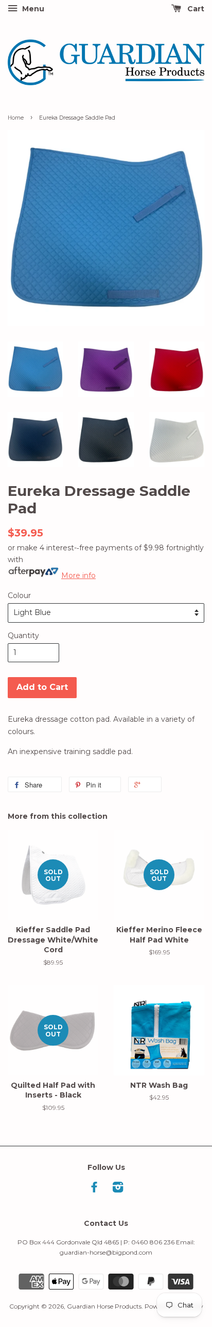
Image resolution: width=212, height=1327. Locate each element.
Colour (19, 595)
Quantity (23, 635)
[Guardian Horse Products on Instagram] (117, 1189)
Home (16, 117)
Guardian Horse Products (104, 1306)
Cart (194, 8)
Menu (32, 8)
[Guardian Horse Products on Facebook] (94, 1189)
